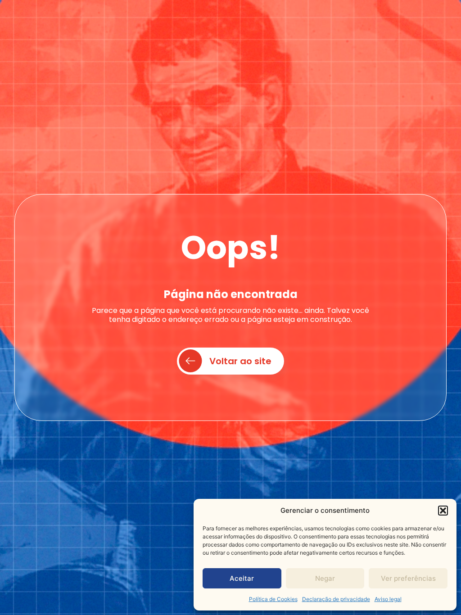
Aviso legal (388, 599)
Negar (325, 578)
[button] (442, 510)
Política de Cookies (273, 599)
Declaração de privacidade (336, 599)
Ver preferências (408, 578)
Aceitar (242, 578)
